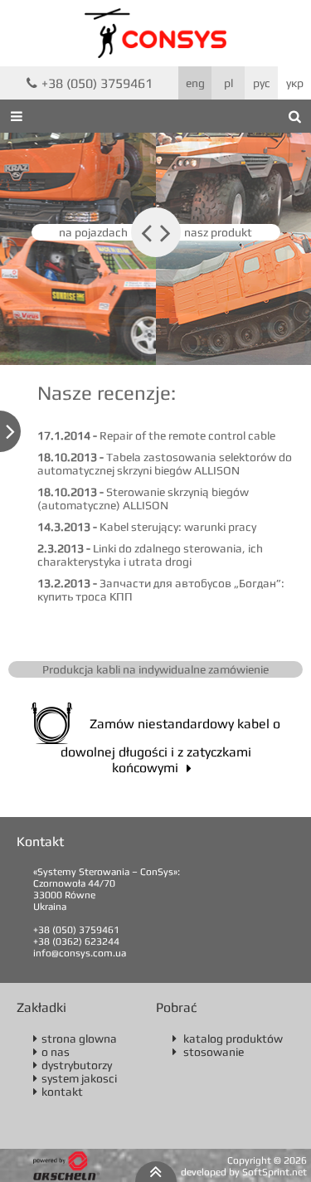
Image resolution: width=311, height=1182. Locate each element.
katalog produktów (228, 1038)
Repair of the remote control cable (156, 435)
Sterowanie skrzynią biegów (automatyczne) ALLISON (143, 498)
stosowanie (208, 1051)
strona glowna (75, 1038)
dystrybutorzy (72, 1065)
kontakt (58, 1091)
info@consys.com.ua (79, 953)
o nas (51, 1051)
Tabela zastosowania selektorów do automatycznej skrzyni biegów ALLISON (164, 463)
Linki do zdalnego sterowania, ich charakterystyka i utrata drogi (150, 555)
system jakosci (75, 1078)
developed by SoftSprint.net (244, 1172)
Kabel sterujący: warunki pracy (146, 526)
